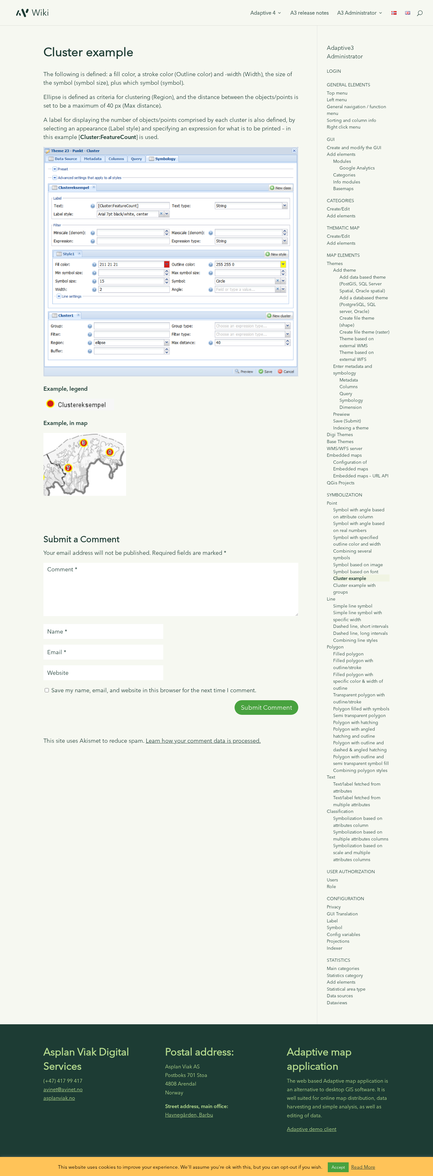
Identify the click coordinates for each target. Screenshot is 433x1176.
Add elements (341, 154)
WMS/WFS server (344, 448)
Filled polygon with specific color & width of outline (358, 681)
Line (331, 599)
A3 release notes (309, 13)
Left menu (337, 100)
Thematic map (343, 228)
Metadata (348, 380)
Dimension (350, 407)
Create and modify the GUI (354, 147)
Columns (348, 386)
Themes (335, 263)
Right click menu (343, 127)
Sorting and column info (351, 120)
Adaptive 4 (262, 13)
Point (332, 503)
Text (331, 777)
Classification (340, 811)
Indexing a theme (351, 428)
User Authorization (351, 871)
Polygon (335, 647)
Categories (344, 175)
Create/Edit (338, 209)
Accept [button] (338, 1167)
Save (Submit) (347, 421)
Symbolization (344, 495)
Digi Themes (340, 434)
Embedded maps (344, 455)
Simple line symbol (352, 606)
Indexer (334, 948)
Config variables (343, 934)
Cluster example (349, 578)
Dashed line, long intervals (360, 633)
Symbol (334, 927)
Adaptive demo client (311, 1129)
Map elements (343, 255)
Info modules (346, 182)
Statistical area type (346, 989)
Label (332, 921)
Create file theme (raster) (364, 332)
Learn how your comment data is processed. (203, 740)
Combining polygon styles (360, 770)
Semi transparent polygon (359, 715)
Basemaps (343, 188)
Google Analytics (357, 168)
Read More (363, 1167)
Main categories (343, 968)
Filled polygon (348, 654)
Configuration (345, 898)
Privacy (334, 907)
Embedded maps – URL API (361, 476)
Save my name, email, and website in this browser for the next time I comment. (153, 690)
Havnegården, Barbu (189, 1115)
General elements (348, 85)
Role (331, 886)
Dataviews (337, 1003)
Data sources (340, 996)
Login (334, 71)
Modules (342, 161)
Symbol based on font (355, 572)
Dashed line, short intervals (360, 626)
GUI (331, 139)
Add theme (344, 270)
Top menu (337, 93)
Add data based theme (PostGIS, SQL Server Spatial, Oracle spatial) (362, 284)
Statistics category (345, 975)
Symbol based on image (358, 565)
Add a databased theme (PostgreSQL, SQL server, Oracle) (363, 304)
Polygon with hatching (355, 722)
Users (332, 880)
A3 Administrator (357, 13)
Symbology (351, 400)
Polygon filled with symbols (361, 709)
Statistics (338, 960)
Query (345, 393)
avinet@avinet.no (63, 1089)
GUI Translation (342, 914)
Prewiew (341, 414)
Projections (338, 941)
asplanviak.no (59, 1098)
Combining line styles (355, 640)
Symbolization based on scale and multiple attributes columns (357, 852)
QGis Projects (340, 483)
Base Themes (340, 441)
